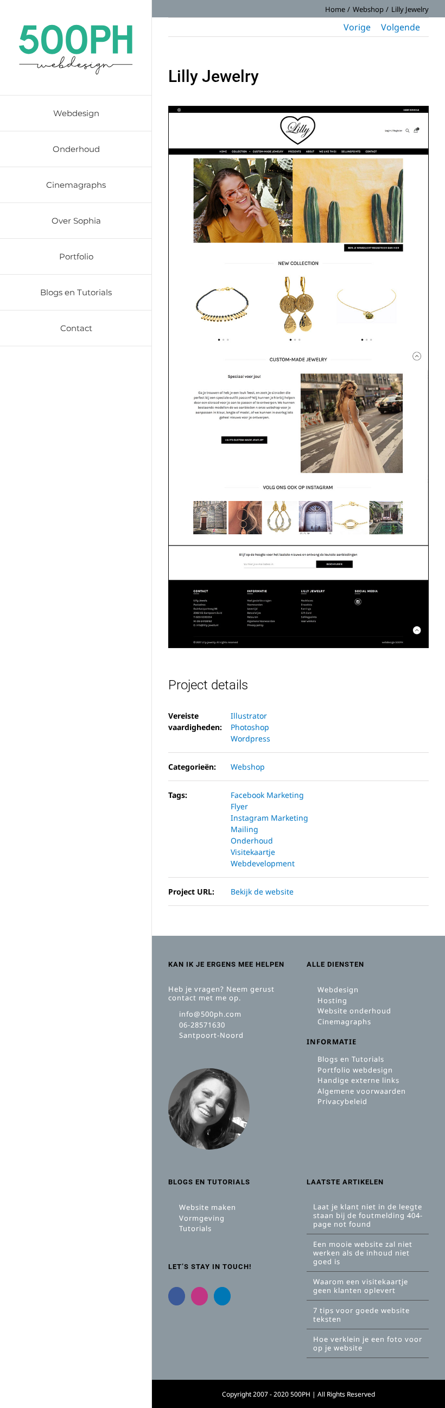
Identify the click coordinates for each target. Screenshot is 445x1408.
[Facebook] (176, 1296)
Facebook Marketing (267, 795)
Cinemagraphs (343, 1021)
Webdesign (337, 989)
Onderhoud (252, 840)
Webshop (248, 767)
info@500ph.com (209, 1014)
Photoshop (250, 727)
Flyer (239, 806)
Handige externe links (357, 1080)
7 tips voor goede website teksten (361, 1314)
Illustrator (249, 716)
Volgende (400, 27)
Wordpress (250, 738)
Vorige (357, 27)
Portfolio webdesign (354, 1070)
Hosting (331, 1000)
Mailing (244, 829)
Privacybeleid (341, 1101)
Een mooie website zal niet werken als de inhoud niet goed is (362, 1253)
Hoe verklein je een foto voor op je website (367, 1343)
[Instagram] (199, 1296)
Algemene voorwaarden (360, 1091)
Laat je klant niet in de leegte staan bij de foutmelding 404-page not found (368, 1215)
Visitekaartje (253, 852)
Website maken (206, 1207)
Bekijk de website (262, 891)
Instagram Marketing (269, 818)
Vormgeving (201, 1218)
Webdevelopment (263, 863)
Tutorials (194, 1228)
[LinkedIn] (222, 1296)
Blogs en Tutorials (349, 1059)
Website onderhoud (353, 1011)
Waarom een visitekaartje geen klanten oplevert (360, 1286)
